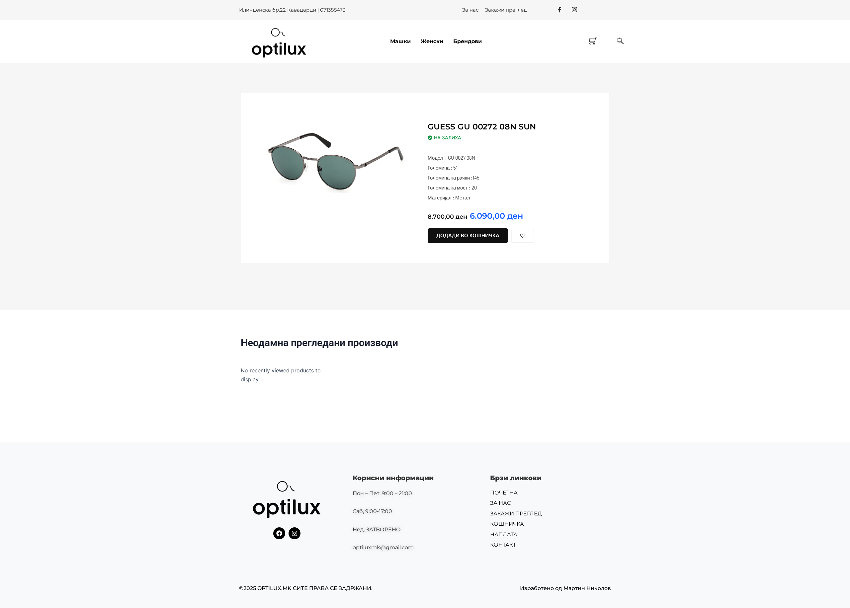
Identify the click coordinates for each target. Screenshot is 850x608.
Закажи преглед (506, 10)
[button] (620, 41)
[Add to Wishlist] (522, 236)
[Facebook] (559, 10)
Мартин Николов (587, 588)
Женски (432, 41)
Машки (400, 41)
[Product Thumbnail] (391, 126)
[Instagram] (574, 10)
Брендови (467, 41)
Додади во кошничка (467, 235)
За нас (470, 10)
